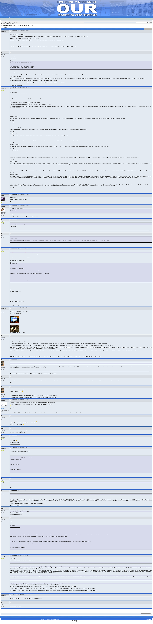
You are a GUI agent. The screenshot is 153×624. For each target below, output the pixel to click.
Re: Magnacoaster (14, 30)
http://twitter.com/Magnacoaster (15, 444)
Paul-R (3, 428)
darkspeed (4, 31)
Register (12, 17)
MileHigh (3, 52)
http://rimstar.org (12, 245)
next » (151, 26)
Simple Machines (80, 620)
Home (1, 17)
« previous (148, 26)
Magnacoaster (30, 25)
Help (4, 17)
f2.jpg (11, 332)
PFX (50, 619)
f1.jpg (11, 323)
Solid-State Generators (23, 25)
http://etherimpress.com (13, 230)
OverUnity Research (4, 25)
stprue (3, 195)
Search (6, 17)
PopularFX (44, 619)
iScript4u (58, 619)
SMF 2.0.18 (72, 620)
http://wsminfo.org (18, 245)
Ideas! (52, 619)
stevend (3, 602)
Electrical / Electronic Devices (13, 25)
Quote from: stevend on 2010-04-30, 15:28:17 (16, 510)
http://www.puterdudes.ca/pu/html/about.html (17, 301)
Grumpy (3, 206)
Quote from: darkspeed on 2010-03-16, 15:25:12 (16, 208)
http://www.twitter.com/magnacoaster (15, 527)
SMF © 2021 (76, 620)
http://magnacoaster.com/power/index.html (23, 451)
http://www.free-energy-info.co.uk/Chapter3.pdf (17, 432)
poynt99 (3, 400)
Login (9, 17)
